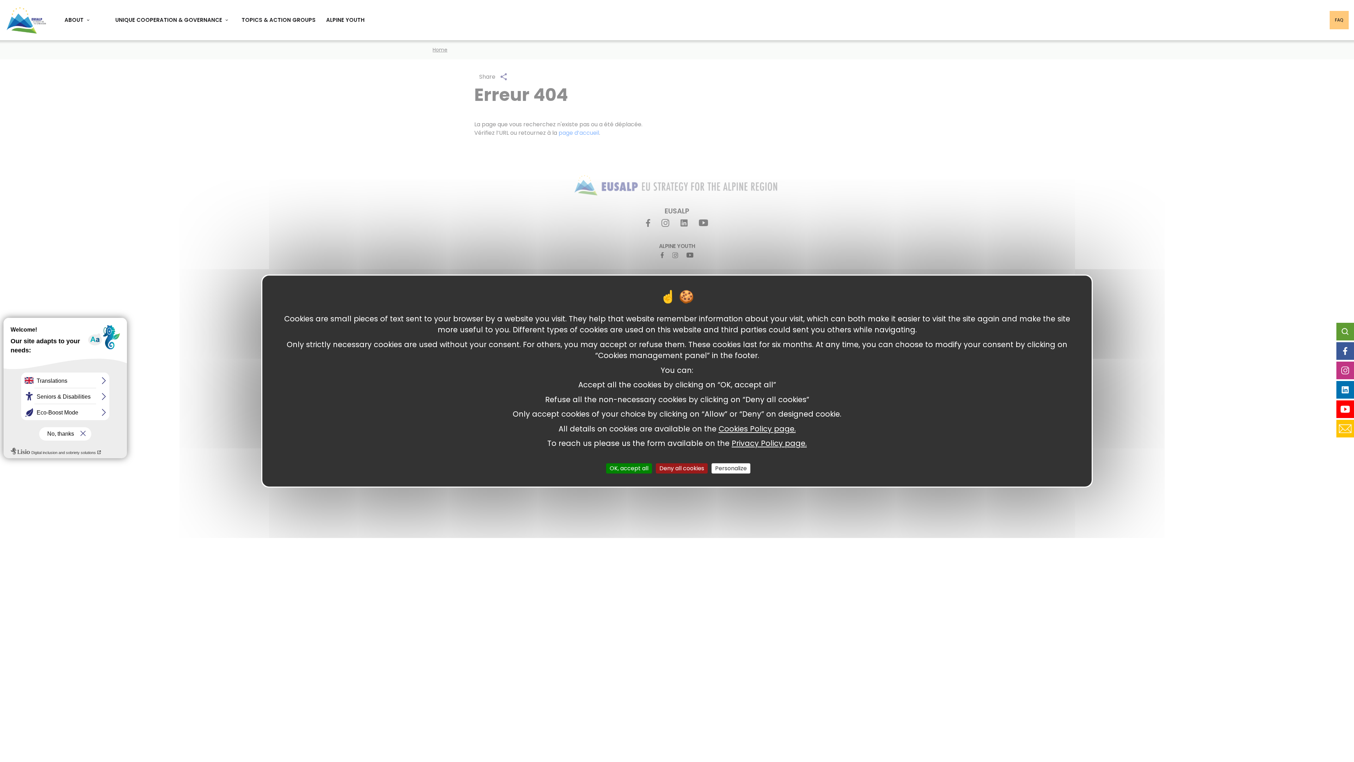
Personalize (731, 468)
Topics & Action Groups (279, 20)
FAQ (1339, 20)
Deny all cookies (681, 468)
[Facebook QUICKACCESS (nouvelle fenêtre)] (1345, 351)
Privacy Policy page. (769, 443)
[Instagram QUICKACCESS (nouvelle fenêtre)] (1345, 370)
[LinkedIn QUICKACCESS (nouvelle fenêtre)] (1345, 390)
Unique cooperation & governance (168, 20)
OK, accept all (629, 468)
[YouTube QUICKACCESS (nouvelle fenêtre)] (1345, 409)
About (74, 20)
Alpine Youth (345, 20)
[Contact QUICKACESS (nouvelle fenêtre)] (1345, 428)
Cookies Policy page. (757, 429)
